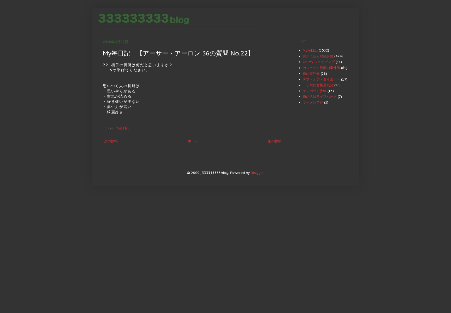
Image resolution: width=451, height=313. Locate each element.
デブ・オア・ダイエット (321, 79)
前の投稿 (275, 141)
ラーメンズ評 (313, 102)
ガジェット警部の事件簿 (321, 68)
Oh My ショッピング (319, 62)
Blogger (257, 172)
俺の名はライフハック (320, 96)
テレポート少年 (315, 91)
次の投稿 (111, 141)
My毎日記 (122, 128)
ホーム (193, 141)
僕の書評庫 (311, 73)
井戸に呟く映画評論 (318, 56)
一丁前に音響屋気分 (318, 85)
